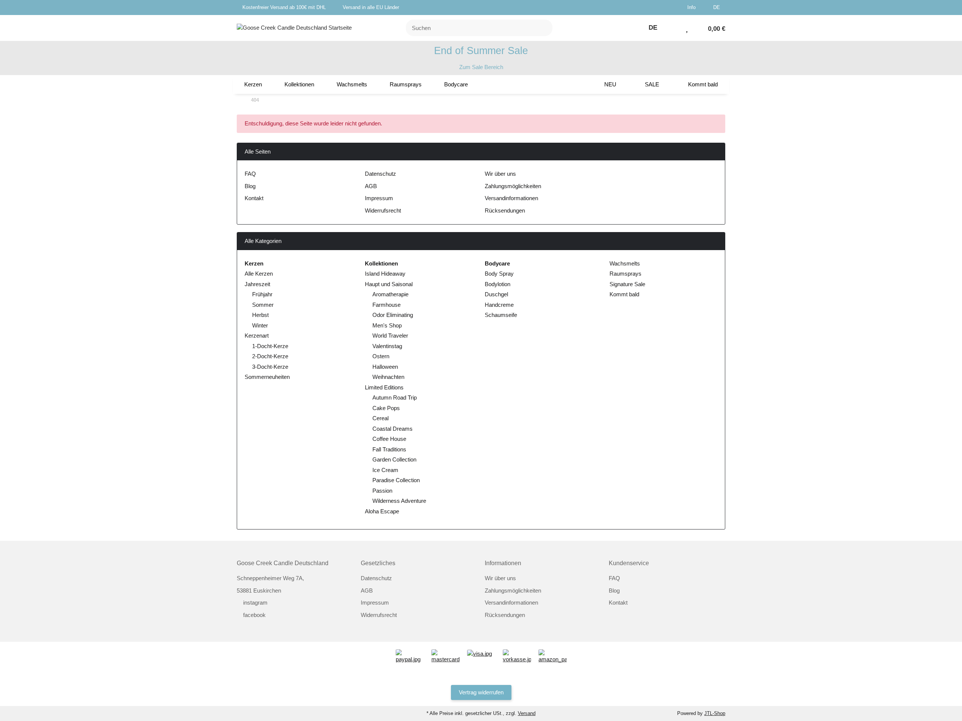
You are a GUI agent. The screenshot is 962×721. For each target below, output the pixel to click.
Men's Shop (387, 325)
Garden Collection (394, 459)
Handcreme (499, 305)
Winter (260, 325)
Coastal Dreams (392, 428)
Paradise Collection (396, 480)
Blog (250, 186)
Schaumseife (501, 315)
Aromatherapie (390, 294)
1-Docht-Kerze (270, 346)
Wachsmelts (624, 263)
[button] (694, 7)
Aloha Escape (382, 511)
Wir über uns (500, 173)
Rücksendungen (505, 210)
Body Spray (499, 273)
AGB (371, 186)
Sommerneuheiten (267, 377)
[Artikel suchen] (542, 28)
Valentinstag (387, 346)
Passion (382, 490)
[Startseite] (238, 100)
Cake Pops (386, 408)
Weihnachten (388, 377)
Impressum (379, 198)
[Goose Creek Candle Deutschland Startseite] (294, 27)
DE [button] (717, 7)
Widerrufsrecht (383, 210)
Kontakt (254, 198)
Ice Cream (385, 470)
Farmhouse (386, 305)
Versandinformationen (511, 198)
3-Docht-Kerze (270, 367)
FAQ (250, 173)
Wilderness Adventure (399, 501)
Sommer (263, 305)
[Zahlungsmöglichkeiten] (410, 656)
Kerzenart (257, 335)
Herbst (260, 315)
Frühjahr (262, 294)
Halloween (385, 367)
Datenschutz (380, 173)
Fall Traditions (389, 449)
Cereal (380, 418)
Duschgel (496, 294)
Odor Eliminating (392, 315)
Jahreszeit (257, 284)
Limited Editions (384, 387)
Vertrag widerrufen (481, 692)
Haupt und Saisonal (389, 284)
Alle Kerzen (259, 273)
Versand (526, 713)
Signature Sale (626, 284)
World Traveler (390, 335)
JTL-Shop (714, 713)
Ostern (380, 356)
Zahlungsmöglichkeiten (513, 186)
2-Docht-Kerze (270, 356)
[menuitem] (253, 84)
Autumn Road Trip (394, 397)
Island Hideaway (385, 273)
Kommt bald (623, 294)
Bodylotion (497, 284)
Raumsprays (624, 273)
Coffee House (389, 439)
